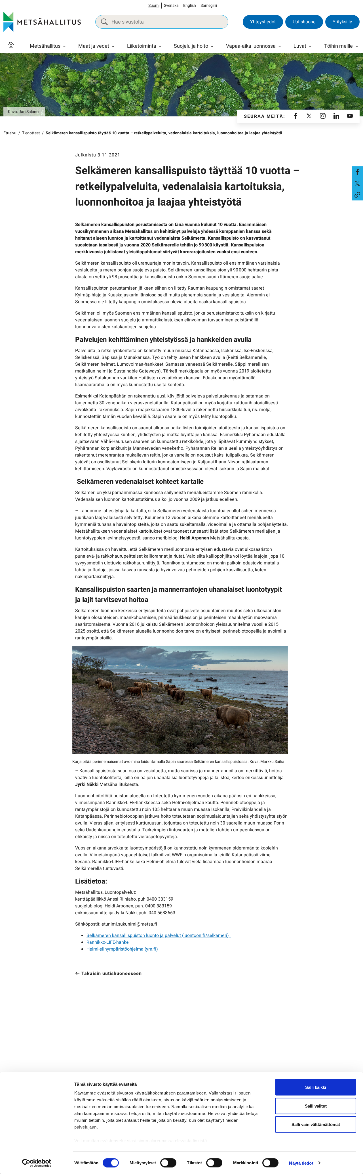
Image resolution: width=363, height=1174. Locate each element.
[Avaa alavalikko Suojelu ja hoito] (212, 46)
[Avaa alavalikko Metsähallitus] (64, 46)
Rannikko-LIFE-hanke (107, 942)
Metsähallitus (45, 46)
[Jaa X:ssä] (357, 183)
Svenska (171, 6)
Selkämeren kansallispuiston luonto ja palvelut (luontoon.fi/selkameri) (158, 935)
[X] (309, 116)
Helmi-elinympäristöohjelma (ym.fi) (122, 949)
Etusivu (9, 133)
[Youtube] (350, 116)
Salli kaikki (315, 1087)
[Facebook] (295, 116)
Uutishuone (304, 21)
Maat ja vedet (93, 46)
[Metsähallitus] (42, 21)
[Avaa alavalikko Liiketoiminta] (160, 46)
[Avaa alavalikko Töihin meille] (357, 46)
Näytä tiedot (301, 1162)
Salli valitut (316, 1105)
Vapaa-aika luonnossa (251, 46)
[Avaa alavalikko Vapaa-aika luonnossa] (279, 46)
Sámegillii (209, 6)
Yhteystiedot (263, 21)
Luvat (300, 46)
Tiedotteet (31, 133)
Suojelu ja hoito (191, 46)
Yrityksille (342, 21)
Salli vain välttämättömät (316, 1124)
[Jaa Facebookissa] (357, 172)
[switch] (168, 1162)
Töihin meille (338, 46)
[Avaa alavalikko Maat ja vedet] (113, 46)
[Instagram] (323, 116)
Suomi (153, 6)
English (189, 6)
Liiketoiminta (141, 46)
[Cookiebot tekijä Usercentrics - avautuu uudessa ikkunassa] (37, 1163)
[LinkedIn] (336, 116)
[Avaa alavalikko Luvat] (310, 46)
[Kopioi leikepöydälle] (357, 194)
